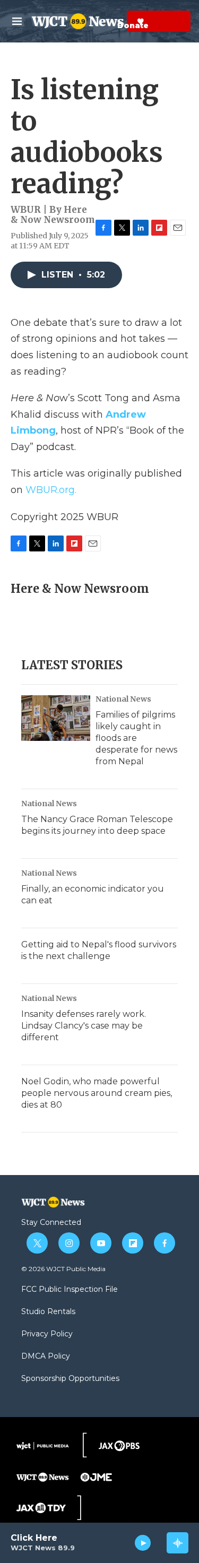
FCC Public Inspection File (69, 1289)
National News (123, 699)
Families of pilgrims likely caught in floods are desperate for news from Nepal (136, 738)
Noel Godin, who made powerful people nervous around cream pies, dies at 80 (96, 1093)
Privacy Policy (47, 1334)
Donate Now (114, 21)
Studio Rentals (48, 1312)
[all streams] (177, 1542)
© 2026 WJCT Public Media (63, 1269)
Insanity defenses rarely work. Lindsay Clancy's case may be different (83, 1025)
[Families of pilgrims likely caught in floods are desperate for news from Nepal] (55, 718)
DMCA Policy (45, 1356)
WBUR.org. (50, 490)
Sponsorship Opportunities (70, 1379)
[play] (143, 1543)
